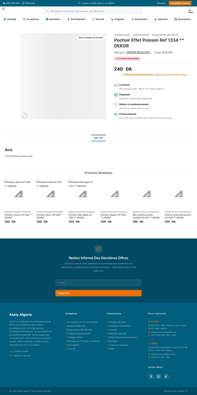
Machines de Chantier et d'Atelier (83, 341)
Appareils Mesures (76, 325)
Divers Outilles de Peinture (91, 37)
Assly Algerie (23, 391)
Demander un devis (180, 3)
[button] (191, 11)
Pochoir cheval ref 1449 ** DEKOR (18, 216)
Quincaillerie (73, 345)
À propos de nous (117, 322)
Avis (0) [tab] (98, 137)
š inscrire (63, 293)
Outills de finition (141, 34)
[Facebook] (151, 376)
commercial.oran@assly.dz (163, 354)
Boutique (161, 3)
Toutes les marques (118, 345)
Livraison (112, 329)
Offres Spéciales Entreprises (122, 337)
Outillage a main (122, 34)
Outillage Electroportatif (79, 333)
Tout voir (71, 348)
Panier (111, 348)
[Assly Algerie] (11, 11)
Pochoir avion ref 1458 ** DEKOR (50, 216)
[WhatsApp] (158, 376)
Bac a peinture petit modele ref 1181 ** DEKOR (146, 216)
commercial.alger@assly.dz (163, 332)
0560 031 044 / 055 (160, 357)
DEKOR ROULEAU (138, 52)
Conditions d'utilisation (119, 325)
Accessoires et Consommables (82, 322)
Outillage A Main (75, 337)
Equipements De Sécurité (79, 329)
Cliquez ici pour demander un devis (156, 74)
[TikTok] (166, 376)
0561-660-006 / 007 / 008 (163, 335)
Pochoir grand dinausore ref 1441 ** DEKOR (178, 216)
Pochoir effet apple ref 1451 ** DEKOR (80, 216)
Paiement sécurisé (117, 333)
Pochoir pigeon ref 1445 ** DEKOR (113, 216)
